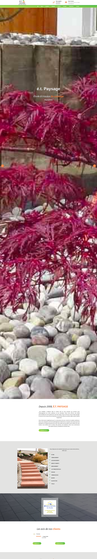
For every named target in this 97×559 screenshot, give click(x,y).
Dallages (53, 6)
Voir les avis (37, 543)
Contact (77, 6)
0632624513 (58, 3)
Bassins (59, 6)
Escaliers (47, 6)
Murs (42, 6)
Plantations (71, 6)
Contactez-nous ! (44, 430)
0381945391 (58, 2)
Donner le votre (60, 543)
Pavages (64, 6)
